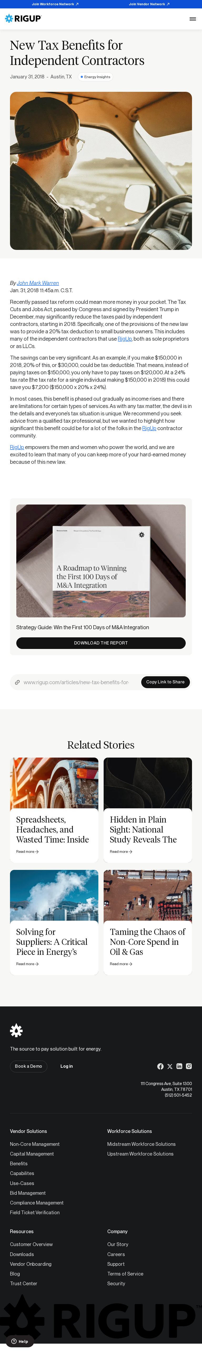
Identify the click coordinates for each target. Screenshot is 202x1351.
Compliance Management (37, 1203)
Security (116, 1283)
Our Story (117, 1244)
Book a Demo (28, 1066)
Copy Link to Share (165, 681)
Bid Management (28, 1193)
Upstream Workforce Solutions (140, 1154)
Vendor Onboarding (31, 1264)
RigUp (125, 339)
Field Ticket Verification (34, 1212)
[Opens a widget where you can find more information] (19, 1341)
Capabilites (22, 1173)
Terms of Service (125, 1274)
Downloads (22, 1254)
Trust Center (23, 1283)
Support (116, 1264)
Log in (66, 1066)
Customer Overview (31, 1244)
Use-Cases (22, 1183)
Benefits (19, 1163)
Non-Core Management (35, 1144)
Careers (116, 1254)
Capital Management (32, 1154)
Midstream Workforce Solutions (141, 1144)
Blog (15, 1274)
